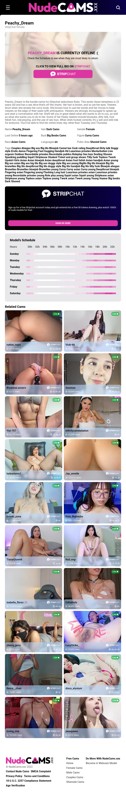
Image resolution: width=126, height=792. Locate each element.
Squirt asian (71, 175)
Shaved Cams (98, 141)
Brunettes (10, 169)
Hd (66, 151)
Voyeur (103, 178)
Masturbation (99, 151)
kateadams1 (14, 473)
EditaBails (71, 602)
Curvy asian (73, 169)
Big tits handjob (71, 166)
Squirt (31, 157)
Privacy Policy (14, 776)
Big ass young (70, 163)
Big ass (35, 148)
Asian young (111, 160)
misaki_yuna (14, 516)
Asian (23, 160)
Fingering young (33, 172)
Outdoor (19, 154)
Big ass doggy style (50, 163)
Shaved (15, 181)
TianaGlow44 (14, 559)
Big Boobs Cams (56, 135)
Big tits (45, 148)
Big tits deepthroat (28, 166)
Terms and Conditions (37, 776)
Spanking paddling (16, 157)
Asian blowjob (36, 160)
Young (95, 178)
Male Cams (73, 772)
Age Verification (15, 785)
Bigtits (83, 163)
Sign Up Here (63, 223)
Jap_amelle (72, 473)
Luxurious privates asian (80, 172)
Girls (17, 160)
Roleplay (77, 154)
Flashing (48, 172)
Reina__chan (14, 688)
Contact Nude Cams (17, 771)
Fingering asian (14, 172)
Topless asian (34, 178)
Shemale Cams (75, 781)
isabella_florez (17, 602)
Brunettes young (48, 169)
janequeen (71, 731)
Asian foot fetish (75, 160)
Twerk (112, 157)
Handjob (59, 151)
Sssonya (70, 387)
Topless (103, 157)
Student (52, 157)
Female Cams (74, 768)
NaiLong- (70, 559)
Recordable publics (60, 154)
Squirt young (86, 175)
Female (90, 129)
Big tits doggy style (50, 166)
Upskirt (9, 160)
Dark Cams (52, 129)
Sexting (98, 154)
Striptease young (15, 178)
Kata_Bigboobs (74, 516)
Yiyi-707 (11, 430)
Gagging (49, 151)
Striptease (41, 157)
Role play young (54, 175)
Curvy (62, 169)
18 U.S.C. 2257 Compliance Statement (28, 780)
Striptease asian (104, 175)
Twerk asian (67, 178)
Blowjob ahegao (110, 166)
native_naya (14, 344)
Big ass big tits (29, 163)
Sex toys (88, 154)
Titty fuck (92, 157)
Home (69, 763)
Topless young (50, 178)
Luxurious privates (80, 151)
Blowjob (54, 148)
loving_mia (13, 731)
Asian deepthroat (55, 160)
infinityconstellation (76, 430)
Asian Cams (18, 141)
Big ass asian (13, 163)
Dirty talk (105, 148)
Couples (16, 148)
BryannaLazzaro (16, 387)
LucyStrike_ (72, 645)
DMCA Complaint (41, 771)
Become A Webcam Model (101, 763)
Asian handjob (94, 160)
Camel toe (65, 148)
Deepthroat (92, 148)
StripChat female (14, 27)
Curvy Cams (92, 135)
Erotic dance (18, 151)
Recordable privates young (28, 175)
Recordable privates (36, 154)
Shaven (107, 154)
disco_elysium (73, 688)
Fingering (32, 151)
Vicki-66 (70, 344)
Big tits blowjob (96, 163)
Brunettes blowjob (27, 169)
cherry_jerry (14, 645)
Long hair (59, 172)
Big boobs (114, 178)
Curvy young (88, 169)
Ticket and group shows (72, 157)
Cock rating (78, 148)
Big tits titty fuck (90, 166)
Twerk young (83, 178)
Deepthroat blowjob (107, 169)
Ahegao (26, 148)
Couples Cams (74, 777)
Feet (40, 151)
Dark (7, 181)
